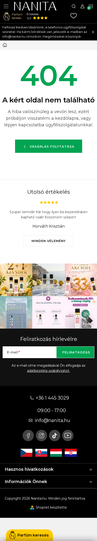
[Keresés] (73, 6)
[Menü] (6, 6)
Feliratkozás (76, 352)
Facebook (28, 435)
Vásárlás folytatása (52, 146)
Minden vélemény (49, 241)
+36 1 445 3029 (52, 398)
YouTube (67, 435)
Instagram (41, 435)
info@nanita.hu (52, 420)
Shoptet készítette (51, 507)
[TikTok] (54, 435)
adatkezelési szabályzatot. (48, 371)
